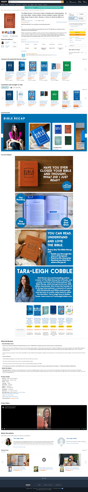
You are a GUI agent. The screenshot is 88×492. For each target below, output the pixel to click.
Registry (32, 4)
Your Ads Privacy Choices (57, 488)
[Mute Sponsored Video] (28, 465)
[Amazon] (4, 1)
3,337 (12, 104)
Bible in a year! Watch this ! (10, 407)
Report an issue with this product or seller (30, 41)
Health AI (6, 4)
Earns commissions (12, 406)
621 (34, 104)
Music (36, 4)
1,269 (68, 104)
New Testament (36, 10)
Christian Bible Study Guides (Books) (11, 393)
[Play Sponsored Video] (44, 460)
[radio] (73, 14)
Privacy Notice (35, 488)
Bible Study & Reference (25, 10)
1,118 (23, 104)
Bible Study (31, 10)
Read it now (54, 54)
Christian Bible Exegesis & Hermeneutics (66, 107)
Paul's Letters (42, 10)
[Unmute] (85, 429)
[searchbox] (36, 2)
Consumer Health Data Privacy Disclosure (45, 488)
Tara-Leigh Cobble (25, 20)
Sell (28, 4)
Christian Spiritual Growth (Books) (11, 396)
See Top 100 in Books (21, 392)
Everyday (45, 4)
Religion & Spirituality (7, 10)
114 (45, 104)
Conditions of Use (29, 488)
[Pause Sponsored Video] (28, 462)
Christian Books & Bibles (16, 10)
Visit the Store (55, 149)
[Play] (2, 428)
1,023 (80, 104)
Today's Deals (12, 4)
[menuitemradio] (83, 428)
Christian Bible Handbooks (78, 107)
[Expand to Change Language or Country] (42, 484)
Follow (14, 42)
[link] (10, 74)
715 (56, 104)
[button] (2, 5)
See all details (24, 51)
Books (2, 10)
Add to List (72, 45)
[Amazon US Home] (28, 485)
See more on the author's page (19, 446)
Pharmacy (40, 4)
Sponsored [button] (2, 451)
